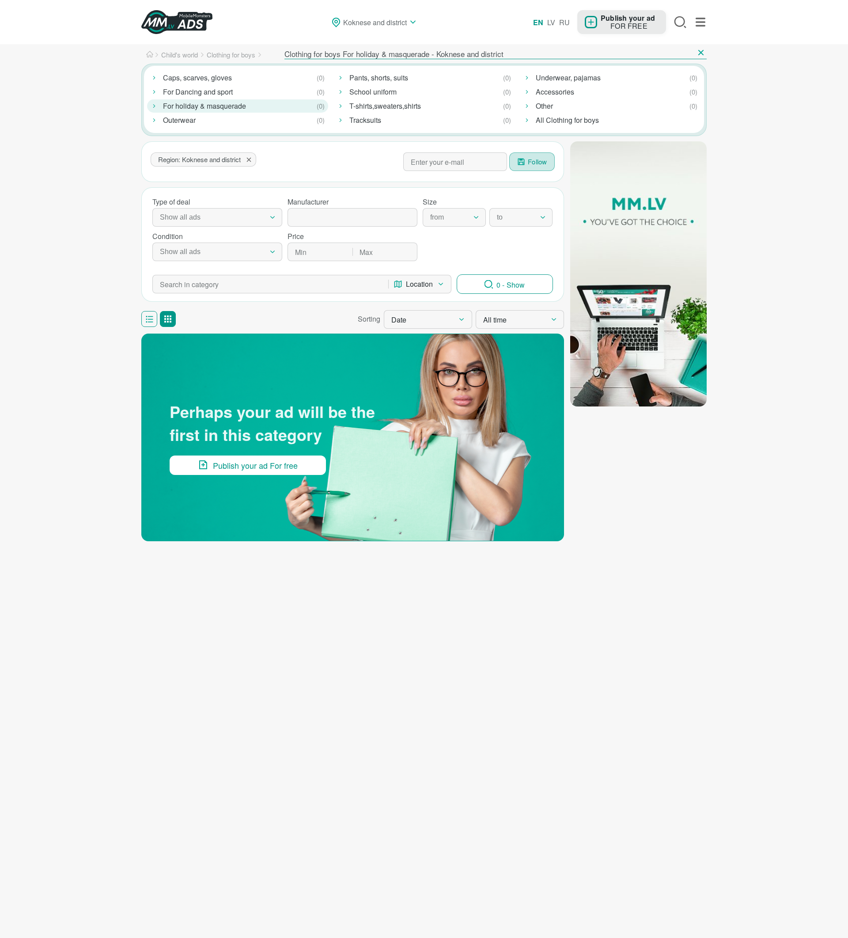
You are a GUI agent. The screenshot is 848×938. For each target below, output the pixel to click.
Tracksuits (365, 120)
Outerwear (179, 120)
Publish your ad (628, 17)
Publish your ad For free (255, 465)
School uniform (373, 92)
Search (680, 22)
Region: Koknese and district (199, 159)
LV (551, 22)
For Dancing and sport (198, 92)
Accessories (555, 92)
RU (564, 22)
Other (544, 106)
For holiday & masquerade (204, 106)
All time (495, 320)
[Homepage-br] (149, 55)
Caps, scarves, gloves (197, 77)
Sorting (369, 319)
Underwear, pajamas (568, 77)
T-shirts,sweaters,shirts (385, 106)
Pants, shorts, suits (378, 77)
